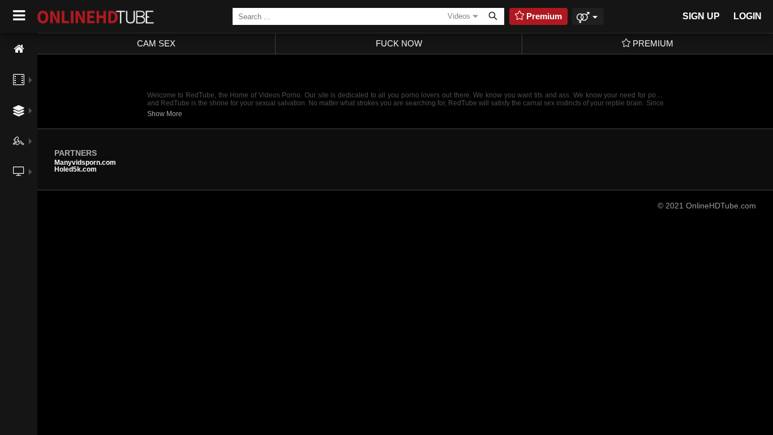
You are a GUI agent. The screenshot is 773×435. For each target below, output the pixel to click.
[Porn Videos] (18, 80)
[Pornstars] (18, 141)
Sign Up (701, 16)
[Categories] (18, 110)
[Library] (18, 196)
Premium (651, 43)
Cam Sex (156, 43)
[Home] (18, 49)
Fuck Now (399, 43)
